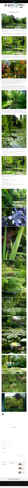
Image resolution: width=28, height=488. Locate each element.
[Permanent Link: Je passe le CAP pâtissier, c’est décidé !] (19, 465)
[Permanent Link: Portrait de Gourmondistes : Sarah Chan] (19, 473)
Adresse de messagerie (3, 440)
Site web (2, 442)
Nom (2, 438)
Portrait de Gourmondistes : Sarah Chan (24, 473)
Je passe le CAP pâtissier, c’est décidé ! (23, 464)
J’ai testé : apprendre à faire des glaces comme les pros (24, 468)
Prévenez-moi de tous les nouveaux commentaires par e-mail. (8, 444)
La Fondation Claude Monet (13, 184)
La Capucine (9, 187)
